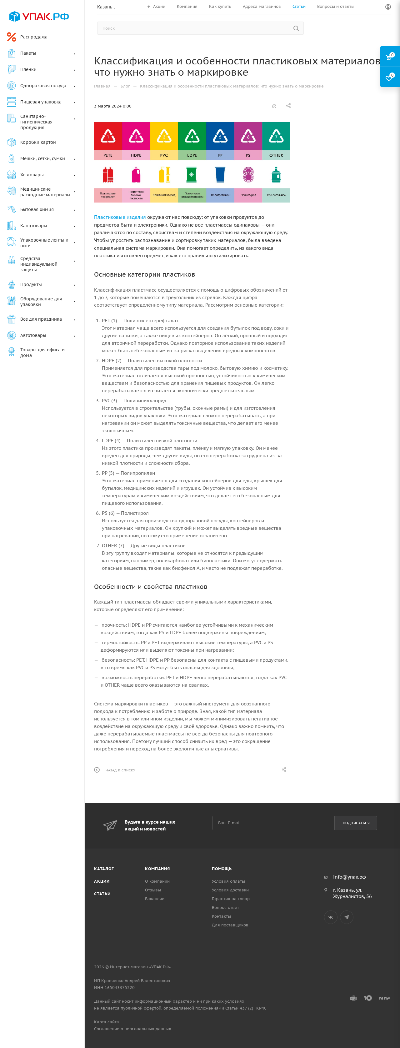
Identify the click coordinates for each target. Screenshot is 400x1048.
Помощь (222, 868)
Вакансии (154, 898)
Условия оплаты (228, 881)
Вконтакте (331, 917)
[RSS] (274, 106)
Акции (102, 881)
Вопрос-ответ (225, 907)
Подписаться (356, 823)
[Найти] (296, 28)
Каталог (104, 868)
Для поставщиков (230, 925)
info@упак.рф (349, 877)
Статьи (102, 893)
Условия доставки (230, 890)
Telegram (346, 917)
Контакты (221, 916)
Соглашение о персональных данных (132, 1028)
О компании (157, 881)
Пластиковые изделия (120, 217)
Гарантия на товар (231, 898)
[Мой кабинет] (388, 7)
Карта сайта (106, 1022)
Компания (157, 868)
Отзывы (153, 890)
